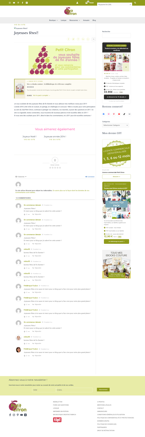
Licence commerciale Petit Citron (113, 172)
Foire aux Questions (61, 405)
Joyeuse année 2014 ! (55, 136)
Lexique (56, 408)
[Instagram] (10, 3)
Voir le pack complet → (41, 95)
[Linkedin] (83, 39)
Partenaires (102, 427)
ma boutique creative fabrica (64, 414)
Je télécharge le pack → (116, 241)
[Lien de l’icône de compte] (77, 3)
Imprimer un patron (60, 411)
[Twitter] (73, 39)
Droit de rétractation (105, 430)
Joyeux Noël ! (29, 136)
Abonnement (103, 389)
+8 (126, 67)
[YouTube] (14, 3)
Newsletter (57, 402)
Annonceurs (102, 411)
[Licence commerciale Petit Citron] (116, 153)
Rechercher (106, 32)
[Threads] (27, 3)
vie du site (19, 25)
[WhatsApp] (88, 39)
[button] (135, 2)
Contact (100, 408)
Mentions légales (104, 405)
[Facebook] (22, 3)
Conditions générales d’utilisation (111, 414)
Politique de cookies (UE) (106, 424)
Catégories (106, 122)
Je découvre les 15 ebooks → (116, 97)
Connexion (90, 177)
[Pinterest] (18, 3)
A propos (100, 402)
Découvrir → (116, 176)
